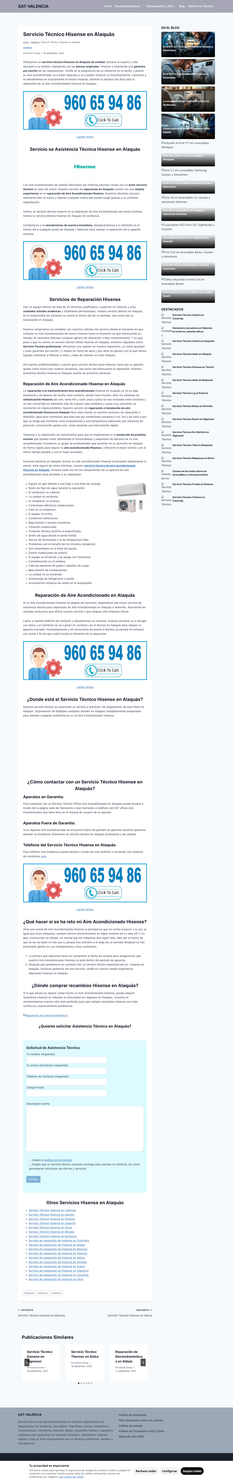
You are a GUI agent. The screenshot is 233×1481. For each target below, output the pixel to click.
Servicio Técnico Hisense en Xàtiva (130, 1313)
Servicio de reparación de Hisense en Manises (58, 1249)
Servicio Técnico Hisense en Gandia (51, 1214)
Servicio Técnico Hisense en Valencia (52, 1210)
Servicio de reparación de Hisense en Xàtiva (57, 1257)
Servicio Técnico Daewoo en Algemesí (39, 1356)
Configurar (169, 1471)
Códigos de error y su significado (177, 81)
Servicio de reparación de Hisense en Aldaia (57, 1244)
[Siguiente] (143, 1362)
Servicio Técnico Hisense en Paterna (52, 1219)
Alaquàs (29, 1293)
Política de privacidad (132, 1415)
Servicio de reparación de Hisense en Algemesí (59, 1270)
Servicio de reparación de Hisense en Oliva (56, 1279)
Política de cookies (131, 1425)
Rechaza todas (146, 1471)
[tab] (78, 1383)
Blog (182, 6)
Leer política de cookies (71, 1476)
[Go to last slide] (26, 1362)
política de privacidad (58, 1160)
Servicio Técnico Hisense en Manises (41, 1313)
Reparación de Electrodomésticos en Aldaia (128, 1356)
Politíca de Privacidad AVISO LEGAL (142, 1431)
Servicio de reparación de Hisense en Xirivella (58, 1262)
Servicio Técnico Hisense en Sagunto (52, 1223)
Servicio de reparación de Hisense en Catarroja (59, 1275)
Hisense (27, 48)
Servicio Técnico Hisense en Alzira (50, 1227)
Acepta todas (192, 1471)
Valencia (56, 1293)
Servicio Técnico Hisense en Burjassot (53, 1236)
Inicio (108, 6)
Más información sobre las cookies (141, 1420)
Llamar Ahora (85, 136)
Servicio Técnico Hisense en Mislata (51, 1231)
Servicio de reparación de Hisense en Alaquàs (58, 1253)
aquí (43, 856)
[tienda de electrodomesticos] (85, 1015)
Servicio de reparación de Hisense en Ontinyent (59, 1240)
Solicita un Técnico (200, 6)
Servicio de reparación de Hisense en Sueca (57, 1266)
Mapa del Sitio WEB (131, 1436)
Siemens (166, 54)
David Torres (33, 53)
